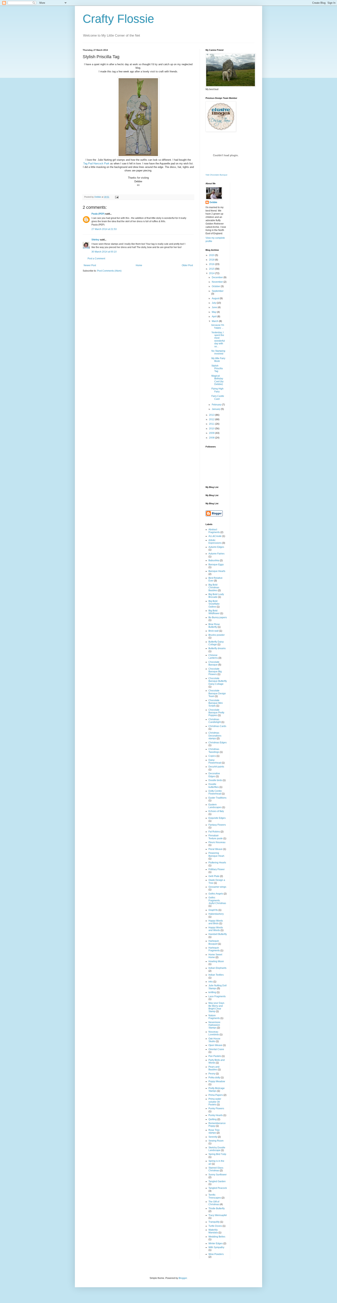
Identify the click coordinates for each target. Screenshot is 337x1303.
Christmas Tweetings (213, 750)
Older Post (187, 265)
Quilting (212, 1119)
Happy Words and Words (215, 929)
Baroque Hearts (216, 571)
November (217, 282)
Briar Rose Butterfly (214, 625)
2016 (212, 264)
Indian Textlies (216, 974)
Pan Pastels (214, 1056)
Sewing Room (215, 1140)
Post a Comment (96, 258)
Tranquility (214, 1222)
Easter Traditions (217, 797)
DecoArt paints (216, 766)
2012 (212, 419)
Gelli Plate (213, 876)
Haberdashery (216, 914)
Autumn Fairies (216, 553)
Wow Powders (216, 1254)
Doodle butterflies (213, 785)
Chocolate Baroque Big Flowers (215, 671)
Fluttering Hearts (217, 862)
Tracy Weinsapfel (217, 1215)
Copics (212, 756)
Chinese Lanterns (213, 656)
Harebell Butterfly (217, 934)
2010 (212, 428)
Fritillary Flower (216, 869)
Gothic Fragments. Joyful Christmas (217, 900)
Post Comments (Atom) (109, 270)
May (214, 312)
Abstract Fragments (214, 531)
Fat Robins (214, 831)
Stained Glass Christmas (215, 1169)
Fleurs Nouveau (216, 842)
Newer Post (90, 265)
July (214, 303)
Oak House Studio (214, 1040)
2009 (212, 433)
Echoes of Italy (216, 811)
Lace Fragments (217, 996)
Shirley (95, 239)
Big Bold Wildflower (214, 612)
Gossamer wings (217, 887)
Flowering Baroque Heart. (216, 854)
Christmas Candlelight (214, 720)
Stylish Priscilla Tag (217, 368)
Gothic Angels (215, 893)
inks (210, 981)
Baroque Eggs (216, 564)
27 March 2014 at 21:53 (104, 229)
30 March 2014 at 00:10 (104, 251)
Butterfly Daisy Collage (216, 643)
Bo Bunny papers (217, 617)
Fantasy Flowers (217, 824)
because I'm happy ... (217, 326)
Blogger (183, 1278)
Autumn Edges (216, 547)
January (216, 409)
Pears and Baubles (213, 1068)
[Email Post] (116, 197)
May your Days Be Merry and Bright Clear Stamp (216, 1007)
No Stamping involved (218, 352)
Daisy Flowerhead (214, 761)
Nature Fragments (214, 1017)
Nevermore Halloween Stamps (214, 1025)
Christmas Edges (217, 742)
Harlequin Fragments (214, 949)
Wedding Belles (216, 1236)
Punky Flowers (216, 1108)
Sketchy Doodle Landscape (216, 1149)
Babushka (213, 560)
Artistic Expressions (215, 541)
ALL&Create (215, 536)
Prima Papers (215, 1095)
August (216, 298)
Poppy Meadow (216, 1081)
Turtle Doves (215, 1226)
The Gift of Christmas (213, 1203)
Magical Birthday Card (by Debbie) (217, 380)
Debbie (213, 202)
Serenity (212, 1137)
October (216, 286)
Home (139, 265)
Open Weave (215, 1045)
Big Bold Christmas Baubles (213, 587)
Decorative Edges (214, 775)
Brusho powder (216, 635)
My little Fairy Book (218, 359)
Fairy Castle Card (217, 397)
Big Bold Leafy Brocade (216, 595)
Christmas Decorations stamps (214, 735)
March (215, 321)
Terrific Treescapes (214, 1196)
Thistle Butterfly (216, 1208)
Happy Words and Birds (215, 922)
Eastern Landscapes (215, 806)
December (217, 277)
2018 (212, 259)
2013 (212, 415)
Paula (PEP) (98, 213)
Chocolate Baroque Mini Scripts (215, 703)
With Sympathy (216, 1247)
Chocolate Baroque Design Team (217, 693)
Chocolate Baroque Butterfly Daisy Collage (217, 681)
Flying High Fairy (217, 390)
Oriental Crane (216, 1049)
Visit (216, 175)
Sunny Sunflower (217, 1174)
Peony (211, 1073)
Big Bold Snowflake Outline (214, 604)
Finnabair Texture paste (215, 837)
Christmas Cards (217, 726)
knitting (212, 992)
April (214, 316)
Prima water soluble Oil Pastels (214, 1102)
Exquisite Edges (217, 818)
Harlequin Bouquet (213, 942)
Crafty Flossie (118, 18)
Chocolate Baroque (213, 663)
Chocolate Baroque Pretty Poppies (216, 712)
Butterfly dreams (217, 648)
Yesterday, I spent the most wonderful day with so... (218, 339)
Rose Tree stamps (214, 1131)
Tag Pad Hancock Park (96, 163)
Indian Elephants (217, 968)
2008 (212, 437)
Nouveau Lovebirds (213, 1033)
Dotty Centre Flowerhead (215, 792)
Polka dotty (214, 1077)
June (215, 307)
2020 (212, 255)
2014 (212, 273)
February (217, 404)
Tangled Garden (217, 1181)
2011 (212, 424)
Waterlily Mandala (213, 1231)
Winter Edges (215, 1243)
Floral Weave (215, 849)
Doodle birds (215, 780)
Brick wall (213, 631)
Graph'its (213, 910)
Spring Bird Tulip (217, 1154)
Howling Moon (216, 961)
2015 (212, 268)
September (217, 291)
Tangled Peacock (217, 1188)
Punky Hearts (215, 1115)
